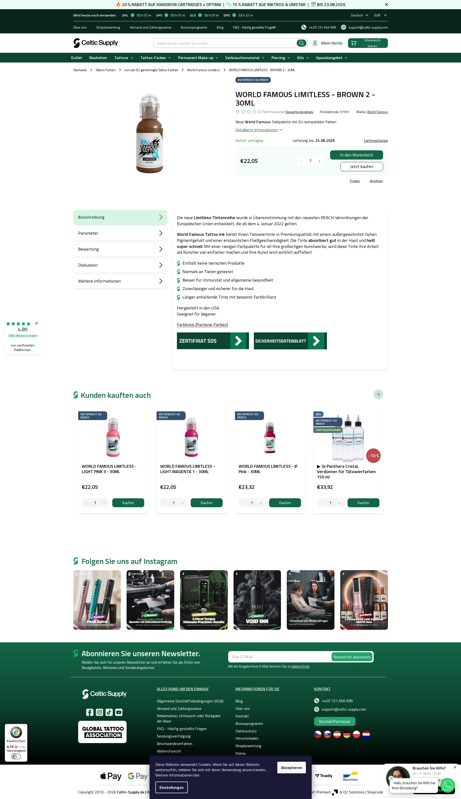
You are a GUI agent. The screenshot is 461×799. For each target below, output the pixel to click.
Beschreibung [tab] (91, 217)
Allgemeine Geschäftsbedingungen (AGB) (190, 701)
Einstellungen (171, 787)
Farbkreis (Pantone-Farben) (202, 324)
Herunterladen (246, 738)
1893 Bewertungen (22, 335)
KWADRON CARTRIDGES (179, 4)
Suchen (301, 43)
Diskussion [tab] (88, 265)
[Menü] (24, 727)
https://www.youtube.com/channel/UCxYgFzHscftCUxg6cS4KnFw (118, 712)
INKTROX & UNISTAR (286, 4)
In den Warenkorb (356, 155)
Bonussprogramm (194, 27)
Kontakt (242, 716)
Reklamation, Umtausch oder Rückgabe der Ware (189, 718)
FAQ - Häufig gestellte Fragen (254, 27)
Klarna (240, 753)
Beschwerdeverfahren (174, 743)
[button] (447, 785)
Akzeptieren (291, 767)
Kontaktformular (334, 721)
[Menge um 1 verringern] (301, 160)
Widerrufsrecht (169, 751)
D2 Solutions (353, 792)
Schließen (272, 181)
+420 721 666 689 (337, 700)
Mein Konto (331, 43)
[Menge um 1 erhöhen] (319, 160)
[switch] (16, 756)
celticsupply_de (99, 712)
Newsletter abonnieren (351, 657)
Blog (220, 27)
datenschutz (301, 666)
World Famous (377, 111)
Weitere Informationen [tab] (99, 281)
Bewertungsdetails (299, 111)
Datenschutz (246, 731)
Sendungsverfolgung (174, 736)
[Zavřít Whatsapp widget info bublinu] (391, 778)
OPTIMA (213, 4)
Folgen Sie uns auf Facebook (89, 712)
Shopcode (375, 792)
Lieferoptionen (376, 140)
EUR (377, 15)
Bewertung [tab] (88, 249)
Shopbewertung (108, 27)
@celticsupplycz (109, 712)
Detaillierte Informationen (256, 130)
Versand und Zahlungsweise (150, 27)
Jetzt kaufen (361, 166)
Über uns (80, 27)
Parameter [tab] (88, 233)
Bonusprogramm (249, 723)
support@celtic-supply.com (344, 709)
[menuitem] (76, 57)
